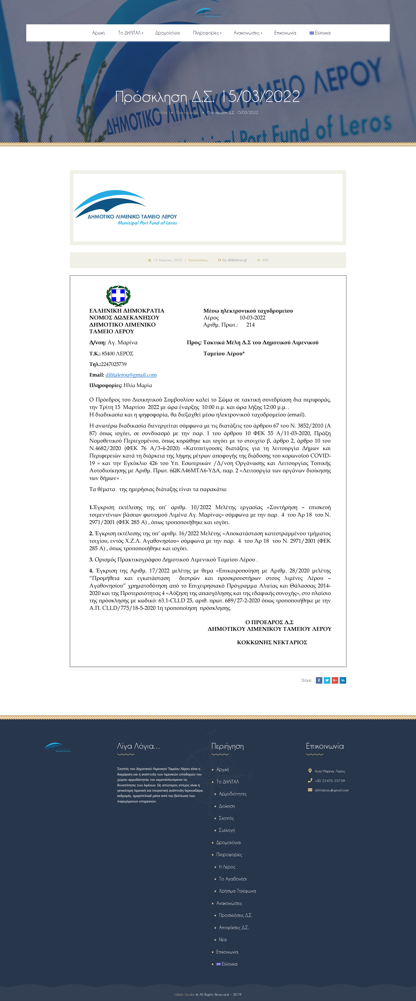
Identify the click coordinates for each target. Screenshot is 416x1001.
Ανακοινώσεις (229, 903)
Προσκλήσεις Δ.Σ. (236, 915)
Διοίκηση (227, 805)
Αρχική (222, 769)
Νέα (223, 939)
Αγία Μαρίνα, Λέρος (330, 771)
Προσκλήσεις (198, 260)
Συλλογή (227, 830)
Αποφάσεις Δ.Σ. (234, 927)
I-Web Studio (185, 994)
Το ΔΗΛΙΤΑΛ (227, 781)
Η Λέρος (227, 866)
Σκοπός (226, 818)
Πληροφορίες (229, 854)
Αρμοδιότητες (233, 793)
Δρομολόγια (228, 842)
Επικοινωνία (227, 951)
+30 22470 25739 (330, 781)
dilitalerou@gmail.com (332, 790)
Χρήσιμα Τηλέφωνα (237, 890)
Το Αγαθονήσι (233, 878)
